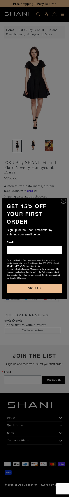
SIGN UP (34, 288)
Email (10, 242)
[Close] (63, 201)
